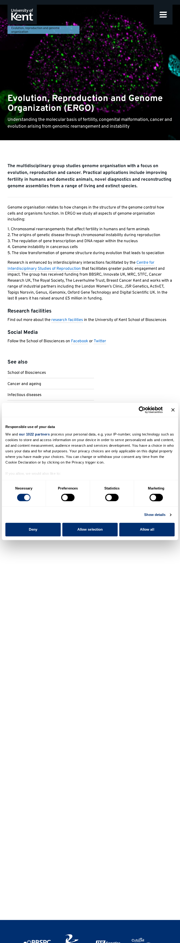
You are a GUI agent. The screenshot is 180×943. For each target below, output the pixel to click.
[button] (163, 15)
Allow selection (90, 530)
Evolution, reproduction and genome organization (35, 30)
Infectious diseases (24, 395)
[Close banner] (173, 409)
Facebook (79, 341)
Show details (154, 515)
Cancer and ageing (24, 384)
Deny (33, 530)
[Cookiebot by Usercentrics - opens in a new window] (142, 409)
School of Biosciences (27, 372)
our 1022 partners (34, 434)
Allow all (147, 530)
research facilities (67, 320)
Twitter (100, 341)
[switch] (68, 497)
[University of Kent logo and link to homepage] (22, 15)
